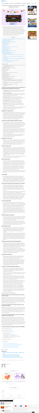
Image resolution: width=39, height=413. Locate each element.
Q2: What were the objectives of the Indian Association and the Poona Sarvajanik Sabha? (13, 81)
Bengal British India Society (6, 68)
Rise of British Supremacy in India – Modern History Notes (10, 343)
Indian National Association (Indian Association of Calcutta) (9, 72)
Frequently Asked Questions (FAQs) (7, 53)
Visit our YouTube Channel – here (9, 61)
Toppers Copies (11, 3)
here (10, 333)
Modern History (16, 360)
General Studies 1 (4, 360)
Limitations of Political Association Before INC (8, 52)
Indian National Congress (10, 360)
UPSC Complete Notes (5, 3)
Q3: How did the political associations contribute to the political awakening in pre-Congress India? (13, 82)
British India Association (6, 69)
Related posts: (5, 85)
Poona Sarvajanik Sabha (5, 73)
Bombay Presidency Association (6, 74)
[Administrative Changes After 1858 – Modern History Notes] (2, 411)
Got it (33, 412)
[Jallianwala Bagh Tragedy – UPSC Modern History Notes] (2, 407)
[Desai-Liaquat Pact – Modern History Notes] (20, 376)
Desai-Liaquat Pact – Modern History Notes (19, 381)
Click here (11, 328)
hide (14, 37)
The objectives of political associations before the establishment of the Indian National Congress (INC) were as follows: (13, 65)
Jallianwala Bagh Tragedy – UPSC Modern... (8, 406)
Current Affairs (24, 3)
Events (35, 3)
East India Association (5, 70)
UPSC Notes (23, 360)
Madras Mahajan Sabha (5, 75)
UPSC (19, 360)
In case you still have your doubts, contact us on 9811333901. (10, 60)
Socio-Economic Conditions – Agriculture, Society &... (8, 403)
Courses (32, 3)
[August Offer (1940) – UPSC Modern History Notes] (7, 376)
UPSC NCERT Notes (18, 3)
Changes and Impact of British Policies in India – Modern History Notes (13, 357)
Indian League (4, 71)
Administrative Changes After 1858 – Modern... (8, 410)
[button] (2, 378)
